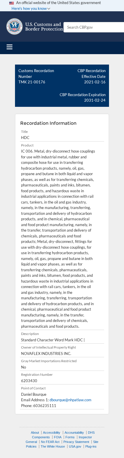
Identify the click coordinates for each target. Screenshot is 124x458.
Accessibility (51, 432)
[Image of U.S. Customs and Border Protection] (34, 26)
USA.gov (75, 446)
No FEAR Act (50, 442)
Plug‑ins (91, 446)
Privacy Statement (76, 442)
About (35, 432)
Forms (70, 437)
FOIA (57, 437)
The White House (53, 446)
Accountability (74, 432)
